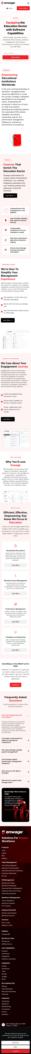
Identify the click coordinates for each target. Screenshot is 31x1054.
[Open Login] (13, 8)
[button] (28, 3)
